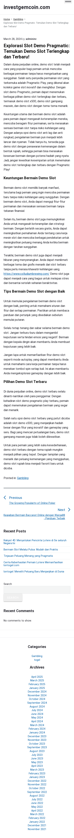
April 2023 (37, 765)
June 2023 (37, 758)
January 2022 (37, 821)
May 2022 (37, 806)
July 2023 (37, 754)
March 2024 (37, 725)
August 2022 (37, 795)
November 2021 (37, 829)
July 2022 (37, 799)
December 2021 (37, 825)
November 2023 (37, 739)
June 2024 (37, 714)
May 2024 (37, 717)
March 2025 (37, 680)
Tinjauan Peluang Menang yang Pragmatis (28, 555)
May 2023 (37, 762)
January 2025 (37, 688)
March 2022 (37, 814)
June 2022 (37, 803)
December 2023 (37, 736)
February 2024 (37, 728)
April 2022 (37, 810)
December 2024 (37, 691)
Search (8, 584)
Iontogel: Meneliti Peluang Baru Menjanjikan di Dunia (34, 571)
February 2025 (37, 684)
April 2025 (37, 676)
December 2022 (37, 780)
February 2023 (37, 773)
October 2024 (37, 699)
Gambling (23, 478)
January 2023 (37, 777)
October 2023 (37, 743)
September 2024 (37, 702)
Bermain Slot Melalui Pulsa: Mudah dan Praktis (31, 549)
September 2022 (37, 792)
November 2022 (37, 784)
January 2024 (37, 732)
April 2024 (37, 721)
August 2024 (37, 706)
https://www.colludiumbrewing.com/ (26, 273)
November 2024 (37, 695)
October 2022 (37, 788)
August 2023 (37, 751)
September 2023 (37, 747)
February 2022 (37, 818)
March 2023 (37, 769)
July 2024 (37, 710)
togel (37, 659)
